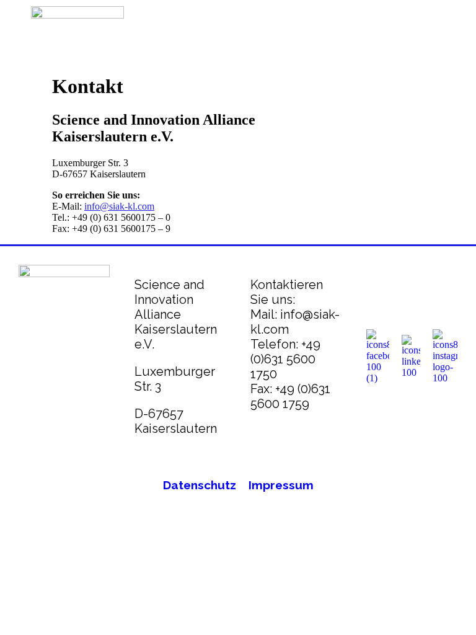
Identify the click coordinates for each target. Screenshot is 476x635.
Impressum (281, 485)
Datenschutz (199, 485)
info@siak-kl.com (119, 206)
